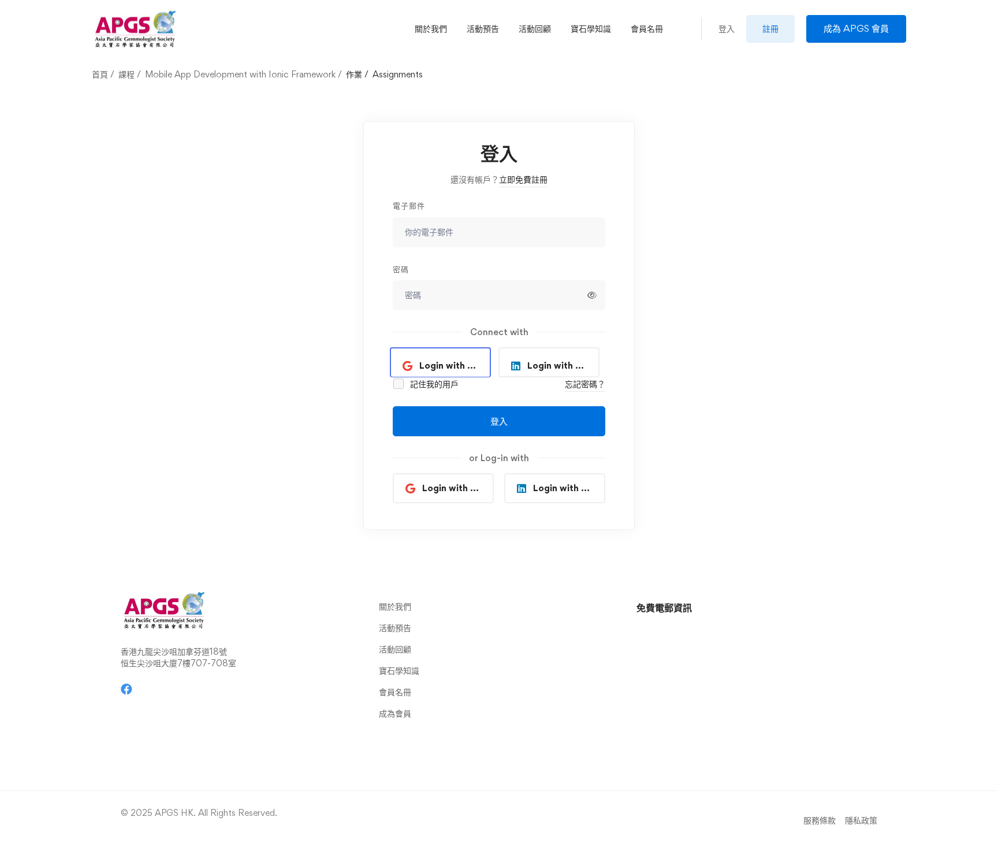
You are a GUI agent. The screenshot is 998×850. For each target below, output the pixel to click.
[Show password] (592, 295)
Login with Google (455, 365)
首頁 (100, 74)
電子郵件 (409, 205)
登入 (499, 421)
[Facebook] (126, 689)
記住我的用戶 (433, 383)
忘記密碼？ (585, 383)
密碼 (401, 269)
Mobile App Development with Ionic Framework (240, 74)
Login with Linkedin (563, 365)
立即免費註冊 (523, 179)
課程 (126, 74)
